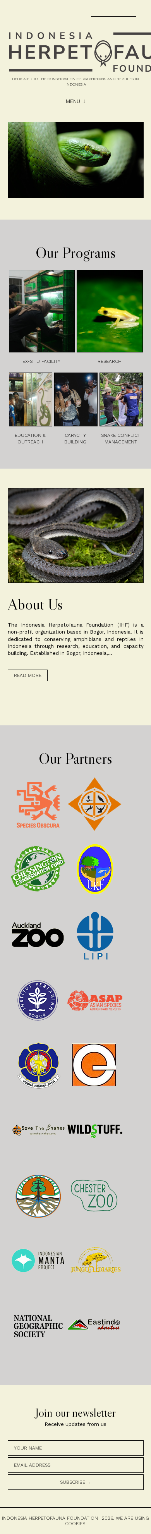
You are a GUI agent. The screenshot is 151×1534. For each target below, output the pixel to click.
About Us (35, 604)
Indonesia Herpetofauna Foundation (50, 1518)
